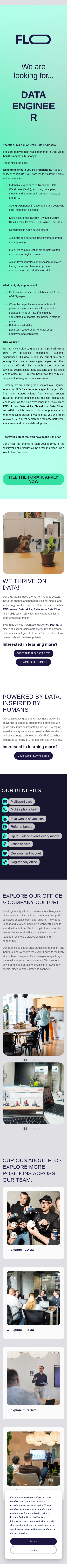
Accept (33, 1541)
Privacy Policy (17, 1517)
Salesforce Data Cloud (47, 609)
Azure (14, 609)
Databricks (25, 609)
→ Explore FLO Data (21, 1410)
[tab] (30, 1060)
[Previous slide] (7, 1028)
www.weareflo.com (34, 1497)
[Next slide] (59, 1028)
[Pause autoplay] (25, 1060)
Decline (33, 1550)
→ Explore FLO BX (20, 1249)
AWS (6, 609)
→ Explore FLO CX (20, 1330)
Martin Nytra (11, 419)
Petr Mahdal (51, 624)
